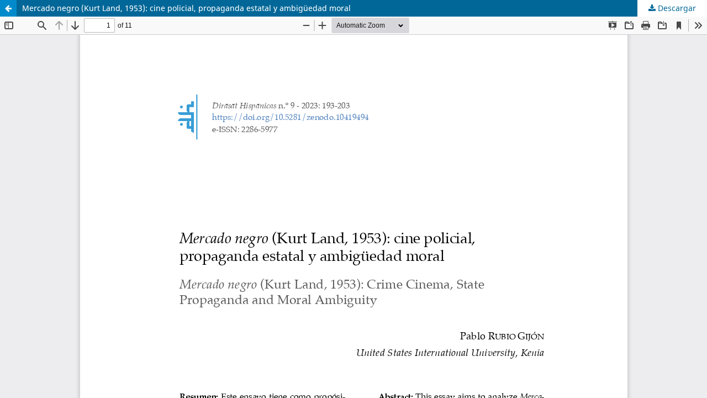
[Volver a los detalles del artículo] (8, 8)
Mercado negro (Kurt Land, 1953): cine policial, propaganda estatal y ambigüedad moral (186, 8)
